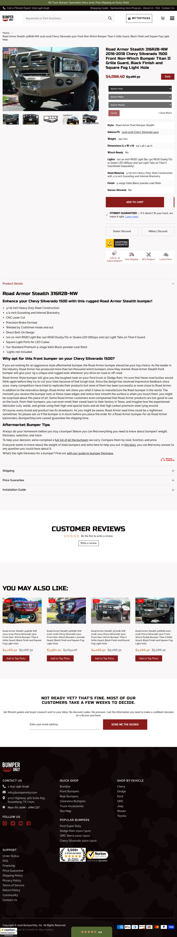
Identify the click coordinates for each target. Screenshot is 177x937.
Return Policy (11, 890)
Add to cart (135, 202)
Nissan (121, 811)
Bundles (65, 786)
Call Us (113, 258)
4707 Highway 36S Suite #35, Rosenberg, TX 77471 (26, 800)
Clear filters (165, 113)
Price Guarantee (13, 870)
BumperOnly (30, 925)
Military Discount (158, 231)
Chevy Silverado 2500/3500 (78, 840)
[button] (8, 932)
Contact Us (168, 8)
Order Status (11, 856)
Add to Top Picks (16, 658)
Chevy (121, 786)
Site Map (65, 811)
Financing (9, 865)
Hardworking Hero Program (125, 8)
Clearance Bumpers (73, 801)
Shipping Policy (13, 875)
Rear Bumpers (69, 796)
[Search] (110, 18)
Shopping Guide (99, 8)
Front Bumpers (69, 791)
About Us (148, 8)
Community (10, 895)
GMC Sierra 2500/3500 (75, 835)
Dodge (121, 791)
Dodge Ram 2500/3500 (75, 830)
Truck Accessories (72, 806)
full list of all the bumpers (71, 440)
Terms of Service (13, 885)
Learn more (131, 216)
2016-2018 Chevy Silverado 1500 (140, 132)
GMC (120, 801)
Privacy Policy (12, 880)
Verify (114, 113)
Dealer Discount (122, 231)
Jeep (120, 806)
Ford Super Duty (70, 826)
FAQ (157, 8)
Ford (120, 796)
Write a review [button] (88, 543)
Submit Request (114, 261)
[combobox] (68, 18)
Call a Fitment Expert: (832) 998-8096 (28, 8)
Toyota (121, 815)
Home (6, 33)
